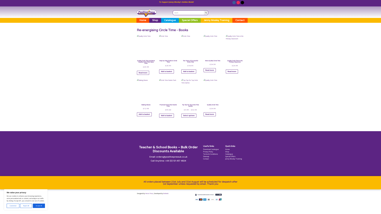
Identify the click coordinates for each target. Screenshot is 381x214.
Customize (13, 206)
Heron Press (149, 193)
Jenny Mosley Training (216, 20)
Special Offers (190, 20)
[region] (26, 199)
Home (143, 20)
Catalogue (170, 20)
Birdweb (165, 193)
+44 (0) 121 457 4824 (175, 160)
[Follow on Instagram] (238, 2)
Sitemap (206, 156)
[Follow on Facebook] (234, 2)
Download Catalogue (211, 149)
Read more (143, 73)
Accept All (39, 206)
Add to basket (166, 71)
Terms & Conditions (210, 154)
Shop (155, 20)
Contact (240, 20)
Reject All (26, 206)
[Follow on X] (242, 2)
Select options (189, 115)
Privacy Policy (208, 152)
